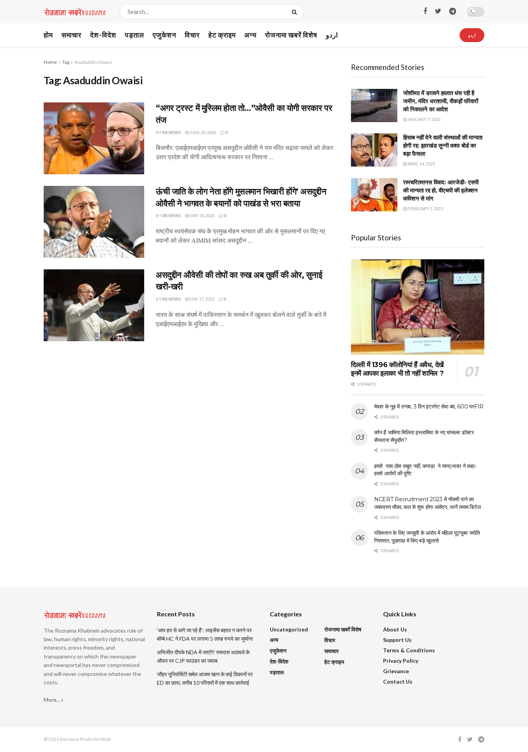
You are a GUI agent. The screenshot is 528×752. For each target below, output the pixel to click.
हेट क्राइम (222, 35)
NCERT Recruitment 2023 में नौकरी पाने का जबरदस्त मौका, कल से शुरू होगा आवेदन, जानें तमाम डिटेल (427, 503)
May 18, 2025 (202, 215)
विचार (192, 35)
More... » (53, 699)
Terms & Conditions (409, 650)
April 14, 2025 (421, 163)
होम (48, 35)
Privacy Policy (400, 660)
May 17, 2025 (202, 298)
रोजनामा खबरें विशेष (291, 35)
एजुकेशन (164, 35)
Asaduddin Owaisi (93, 62)
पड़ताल (134, 35)
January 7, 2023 (423, 119)
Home (50, 62)
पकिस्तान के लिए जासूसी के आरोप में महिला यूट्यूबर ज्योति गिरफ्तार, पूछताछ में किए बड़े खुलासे (427, 536)
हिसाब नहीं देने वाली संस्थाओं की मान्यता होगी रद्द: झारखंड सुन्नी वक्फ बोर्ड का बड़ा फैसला (442, 145)
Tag (65, 62)
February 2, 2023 (425, 208)
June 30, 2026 (202, 132)
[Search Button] (296, 11)
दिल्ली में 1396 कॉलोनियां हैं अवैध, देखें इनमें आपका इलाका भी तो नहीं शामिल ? (397, 369)
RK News (171, 132)
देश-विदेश (103, 35)
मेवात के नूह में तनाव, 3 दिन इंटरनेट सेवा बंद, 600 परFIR (429, 406)
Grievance (396, 671)
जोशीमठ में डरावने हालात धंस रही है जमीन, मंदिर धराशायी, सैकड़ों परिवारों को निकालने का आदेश (440, 101)
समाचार (71, 35)
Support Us (397, 639)
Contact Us (397, 681)
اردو (332, 35)
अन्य (250, 35)
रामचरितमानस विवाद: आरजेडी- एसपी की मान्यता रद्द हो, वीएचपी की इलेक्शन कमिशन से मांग (441, 190)
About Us (395, 629)
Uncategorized (289, 629)
